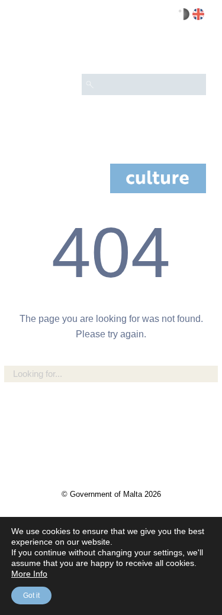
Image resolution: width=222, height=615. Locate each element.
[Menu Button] (191, 50)
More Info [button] (29, 573)
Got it (31, 595)
